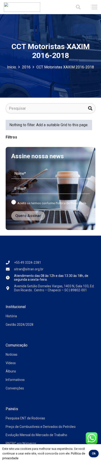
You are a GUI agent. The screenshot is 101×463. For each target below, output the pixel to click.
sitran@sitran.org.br (28, 269)
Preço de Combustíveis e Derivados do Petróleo (41, 427)
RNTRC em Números (21, 443)
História (11, 316)
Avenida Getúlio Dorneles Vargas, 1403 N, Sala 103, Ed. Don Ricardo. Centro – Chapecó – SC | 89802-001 (54, 288)
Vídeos (11, 363)
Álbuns (11, 371)
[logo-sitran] (22, 7)
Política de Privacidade (71, 203)
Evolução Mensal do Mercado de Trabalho (36, 435)
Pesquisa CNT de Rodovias (25, 418)
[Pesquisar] (90, 108)
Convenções (15, 388)
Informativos (15, 380)
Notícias (11, 354)
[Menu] (94, 7)
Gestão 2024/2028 (19, 324)
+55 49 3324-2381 (27, 262)
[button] (78, 7)
